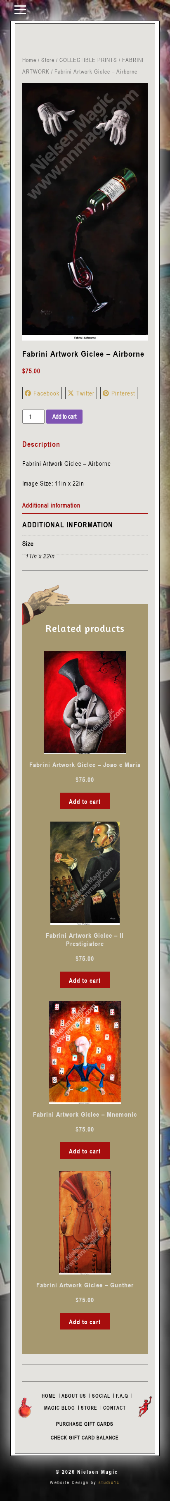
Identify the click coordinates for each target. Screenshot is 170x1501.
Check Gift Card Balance (85, 1437)
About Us (73, 1395)
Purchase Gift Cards (84, 1423)
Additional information (51, 505)
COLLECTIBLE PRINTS (88, 59)
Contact (114, 1407)
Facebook (46, 393)
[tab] (85, 505)
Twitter (85, 393)
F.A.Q (122, 1395)
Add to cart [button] (85, 801)
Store (47, 59)
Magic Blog (59, 1407)
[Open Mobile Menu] (20, 9)
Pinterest (123, 393)
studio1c (109, 1482)
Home (29, 59)
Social (101, 1395)
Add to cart (64, 416)
